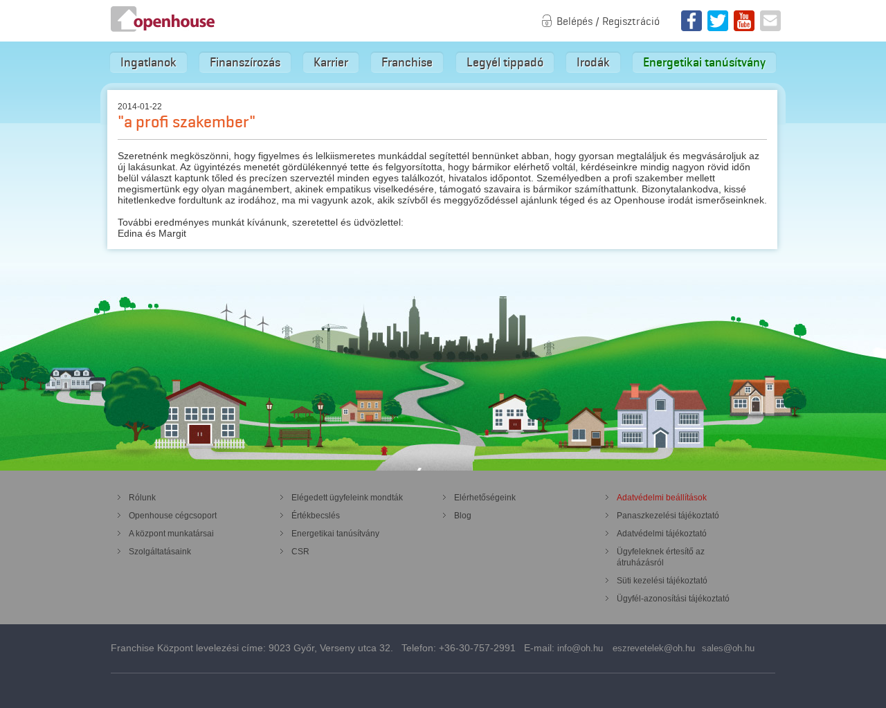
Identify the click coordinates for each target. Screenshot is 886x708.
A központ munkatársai (171, 533)
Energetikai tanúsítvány (704, 62)
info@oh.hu (580, 648)
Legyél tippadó (505, 62)
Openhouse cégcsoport (173, 515)
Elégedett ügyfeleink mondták (347, 497)
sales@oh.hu (728, 648)
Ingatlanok (148, 62)
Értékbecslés (315, 515)
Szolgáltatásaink (160, 551)
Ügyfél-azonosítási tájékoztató (673, 598)
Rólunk (142, 497)
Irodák (593, 62)
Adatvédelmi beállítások (662, 497)
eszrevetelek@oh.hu (654, 648)
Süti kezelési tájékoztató (662, 581)
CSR (300, 551)
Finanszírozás (245, 62)
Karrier (331, 62)
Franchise (407, 62)
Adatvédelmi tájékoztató (662, 533)
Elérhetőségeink (485, 497)
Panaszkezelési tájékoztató (668, 515)
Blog (462, 515)
